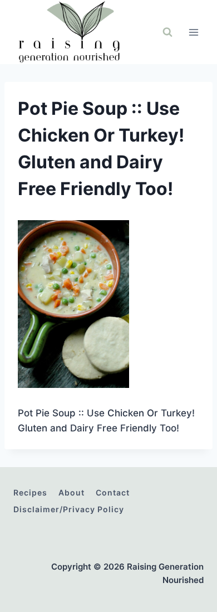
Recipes (30, 492)
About (71, 492)
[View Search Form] (167, 32)
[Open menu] (193, 32)
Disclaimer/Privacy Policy (68, 509)
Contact (113, 492)
